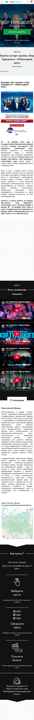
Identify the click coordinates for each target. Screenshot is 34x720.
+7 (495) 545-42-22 (17, 711)
